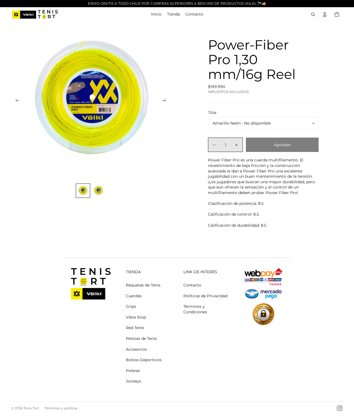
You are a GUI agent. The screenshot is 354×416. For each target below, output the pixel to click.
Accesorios (136, 349)
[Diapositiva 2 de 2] (98, 190)
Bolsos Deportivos (144, 359)
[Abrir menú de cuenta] (325, 14)
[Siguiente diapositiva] (165, 101)
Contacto (192, 285)
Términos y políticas (61, 408)
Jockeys (133, 381)
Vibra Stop (136, 317)
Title (212, 112)
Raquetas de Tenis (143, 285)
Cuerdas (134, 295)
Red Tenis (135, 327)
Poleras (133, 370)
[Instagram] (339, 408)
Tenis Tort (31, 408)
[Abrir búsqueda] (313, 14)
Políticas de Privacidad (205, 295)
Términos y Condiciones (195, 309)
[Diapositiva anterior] (15, 101)
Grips (131, 306)
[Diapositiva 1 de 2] (83, 190)
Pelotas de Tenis (141, 338)
